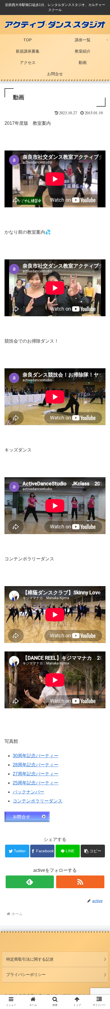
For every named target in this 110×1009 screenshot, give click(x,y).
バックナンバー (28, 791)
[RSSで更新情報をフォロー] (80, 881)
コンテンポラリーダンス (37, 801)
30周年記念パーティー (35, 755)
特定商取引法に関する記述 (30, 959)
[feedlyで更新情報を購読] (30, 881)
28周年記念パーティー (35, 764)
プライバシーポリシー (26, 974)
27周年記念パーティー (35, 773)
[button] (99, 667)
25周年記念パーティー (35, 782)
